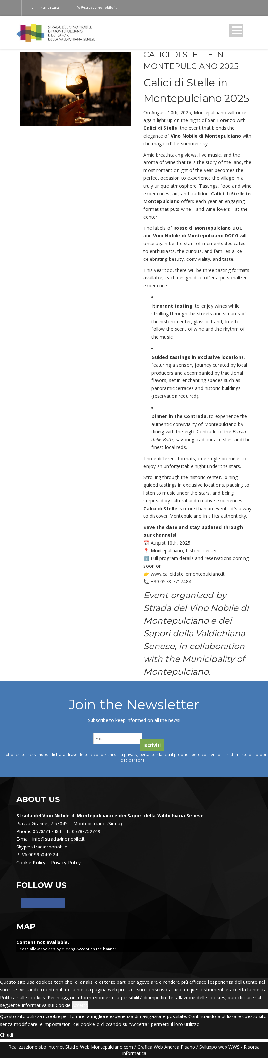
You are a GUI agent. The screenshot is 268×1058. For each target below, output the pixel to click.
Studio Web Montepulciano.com (99, 1047)
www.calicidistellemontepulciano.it (188, 574)
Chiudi (6, 1035)
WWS (234, 1047)
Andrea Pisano (179, 1047)
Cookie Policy (31, 862)
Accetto (80, 1005)
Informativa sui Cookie (46, 1005)
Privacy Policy (66, 862)
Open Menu (236, 30)
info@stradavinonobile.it (58, 839)
